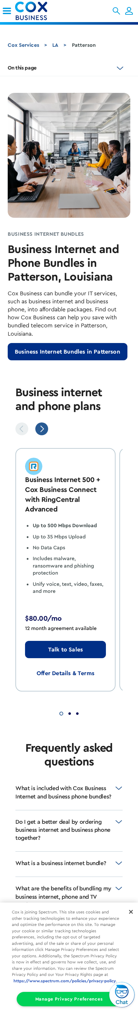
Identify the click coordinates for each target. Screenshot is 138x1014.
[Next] (41, 428)
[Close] (131, 912)
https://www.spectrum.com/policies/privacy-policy (64, 981)
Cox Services (23, 45)
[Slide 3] (77, 713)
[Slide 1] (61, 713)
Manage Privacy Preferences (69, 999)
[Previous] (21, 428)
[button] (116, 11)
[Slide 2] (69, 713)
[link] (7, 11)
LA (55, 45)
